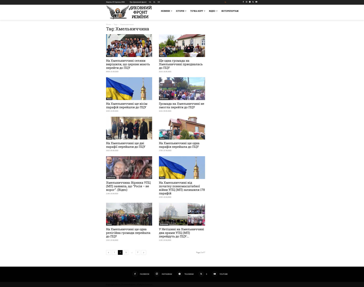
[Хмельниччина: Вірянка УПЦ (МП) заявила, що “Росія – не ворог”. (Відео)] (129, 167)
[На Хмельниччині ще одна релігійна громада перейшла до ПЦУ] (129, 214)
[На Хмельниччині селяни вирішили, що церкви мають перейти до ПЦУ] (129, 45)
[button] (226, 2)
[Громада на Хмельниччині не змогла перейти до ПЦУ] (182, 88)
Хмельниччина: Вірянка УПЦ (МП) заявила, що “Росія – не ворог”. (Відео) (128, 186)
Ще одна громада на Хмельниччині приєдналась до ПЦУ (181, 64)
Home (108, 24)
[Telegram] (250, 2)
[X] (253, 2)
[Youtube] (256, 2)
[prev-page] (108, 252)
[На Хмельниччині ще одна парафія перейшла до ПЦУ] (182, 128)
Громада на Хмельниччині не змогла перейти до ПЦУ (181, 105)
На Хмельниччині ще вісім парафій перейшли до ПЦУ (126, 105)
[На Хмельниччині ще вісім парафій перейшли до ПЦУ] (129, 88)
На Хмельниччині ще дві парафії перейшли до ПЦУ (125, 145)
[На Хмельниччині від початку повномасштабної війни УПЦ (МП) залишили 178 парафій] (182, 167)
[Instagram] (246, 2)
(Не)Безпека (164, 99)
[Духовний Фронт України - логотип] (129, 12)
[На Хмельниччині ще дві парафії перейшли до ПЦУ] (129, 128)
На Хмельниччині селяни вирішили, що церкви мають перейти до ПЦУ (128, 64)
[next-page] (143, 252)
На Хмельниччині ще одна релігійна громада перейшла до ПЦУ (128, 232)
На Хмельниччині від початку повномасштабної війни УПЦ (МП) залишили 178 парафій (182, 188)
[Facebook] (243, 2)
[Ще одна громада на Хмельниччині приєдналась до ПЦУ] (182, 45)
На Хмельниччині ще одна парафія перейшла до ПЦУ (179, 145)
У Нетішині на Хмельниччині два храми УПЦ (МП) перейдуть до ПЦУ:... (181, 232)
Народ (109, 56)
